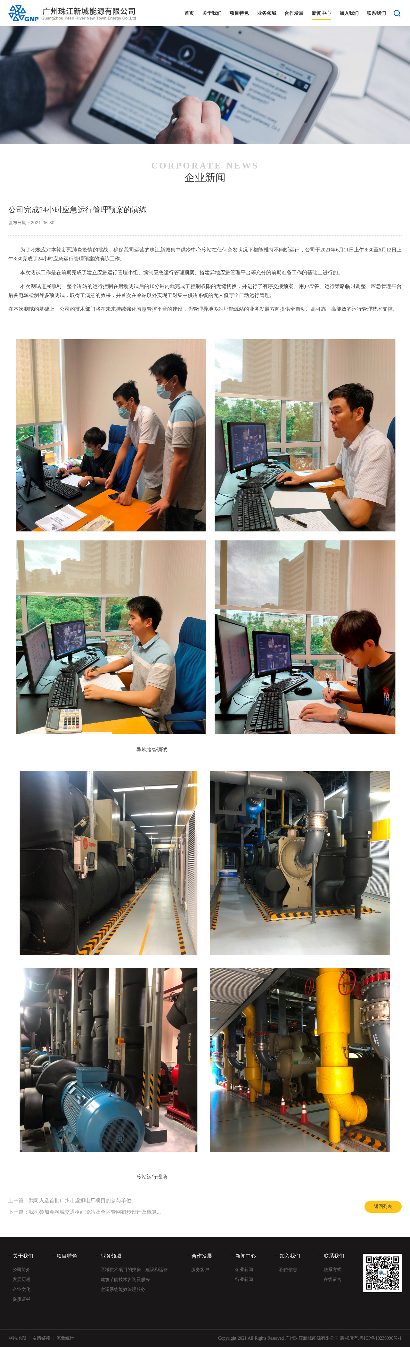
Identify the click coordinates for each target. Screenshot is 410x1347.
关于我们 (212, 13)
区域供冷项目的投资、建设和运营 (134, 1269)
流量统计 (65, 1338)
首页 (189, 13)
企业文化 (21, 1289)
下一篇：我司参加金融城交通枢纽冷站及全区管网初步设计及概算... (84, 1212)
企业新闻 (244, 1269)
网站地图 (17, 1338)
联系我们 (376, 13)
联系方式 (332, 1269)
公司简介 (21, 1269)
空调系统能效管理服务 (123, 1289)
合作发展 (294, 13)
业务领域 (266, 13)
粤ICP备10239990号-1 (380, 1338)
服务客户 (200, 1269)
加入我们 (349, 13)
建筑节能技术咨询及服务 (125, 1279)
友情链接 (41, 1338)
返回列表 (383, 1206)
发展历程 (21, 1279)
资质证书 (21, 1299)
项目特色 (239, 13)
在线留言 (332, 1279)
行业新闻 (244, 1279)
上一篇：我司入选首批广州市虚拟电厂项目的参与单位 (69, 1200)
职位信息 (288, 1269)
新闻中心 (321, 13)
